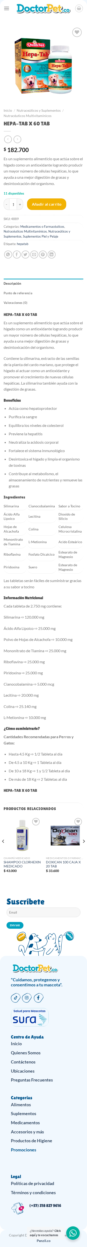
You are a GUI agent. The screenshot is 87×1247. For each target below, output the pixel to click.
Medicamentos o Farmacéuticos (42, 226)
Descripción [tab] (12, 283)
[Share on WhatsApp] (8, 254)
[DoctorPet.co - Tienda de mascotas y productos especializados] (42, 8)
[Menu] (6, 8)
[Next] (83, 851)
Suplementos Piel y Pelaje (40, 236)
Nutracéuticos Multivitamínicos (27, 116)
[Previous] (3, 851)
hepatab (22, 244)
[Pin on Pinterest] (43, 254)
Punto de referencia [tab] (18, 293)
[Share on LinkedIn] (52, 254)
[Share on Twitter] (25, 254)
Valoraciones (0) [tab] (15, 303)
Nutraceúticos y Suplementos (39, 110)
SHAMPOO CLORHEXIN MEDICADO (22, 864)
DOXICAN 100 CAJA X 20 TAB (63, 864)
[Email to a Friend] (34, 254)
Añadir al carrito (47, 204)
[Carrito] (79, 8)
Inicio (8, 110)
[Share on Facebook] (17, 254)
